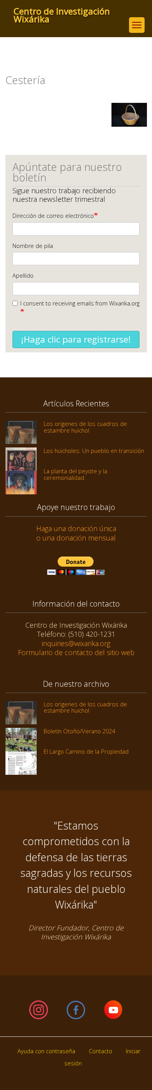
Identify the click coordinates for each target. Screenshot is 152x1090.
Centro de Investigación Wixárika (62, 11)
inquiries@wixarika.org (76, 643)
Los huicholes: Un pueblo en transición (94, 450)
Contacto (100, 1051)
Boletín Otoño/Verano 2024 (79, 731)
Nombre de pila (32, 246)
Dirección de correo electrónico (53, 215)
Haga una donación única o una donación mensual (76, 533)
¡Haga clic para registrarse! (76, 339)
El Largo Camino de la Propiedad (86, 751)
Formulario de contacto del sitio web (76, 652)
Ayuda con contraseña (46, 1051)
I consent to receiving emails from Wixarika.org (80, 303)
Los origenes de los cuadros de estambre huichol (85, 427)
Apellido (23, 275)
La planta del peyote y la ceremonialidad (75, 474)
